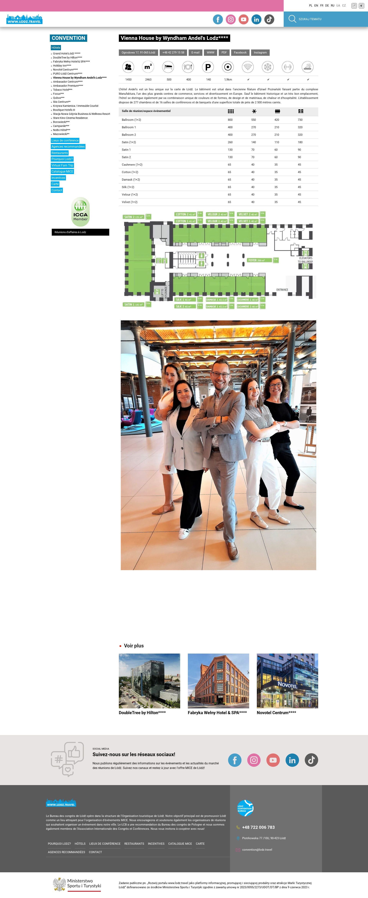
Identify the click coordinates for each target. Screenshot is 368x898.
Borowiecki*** (61, 121)
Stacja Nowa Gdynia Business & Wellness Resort (81, 113)
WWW (210, 52)
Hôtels (56, 47)
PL (310, 5)
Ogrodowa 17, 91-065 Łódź (138, 52)
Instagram (260, 52)
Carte (55, 184)
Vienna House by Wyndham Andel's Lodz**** (80, 77)
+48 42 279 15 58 (173, 52)
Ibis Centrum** (62, 101)
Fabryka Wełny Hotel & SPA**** (71, 61)
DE (327, 5)
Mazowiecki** (61, 134)
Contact (57, 190)
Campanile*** (61, 125)
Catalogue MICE (62, 171)
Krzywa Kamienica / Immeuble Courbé (75, 105)
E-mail (195, 52)
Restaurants (60, 153)
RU (332, 5)
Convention (68, 38)
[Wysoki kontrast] (361, 5)
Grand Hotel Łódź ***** (66, 53)
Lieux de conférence (65, 140)
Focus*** (58, 93)
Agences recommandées (68, 146)
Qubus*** (58, 97)
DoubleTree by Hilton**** (67, 57)
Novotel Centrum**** (65, 69)
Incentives (58, 178)
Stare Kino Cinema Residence (70, 117)
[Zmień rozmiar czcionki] (354, 5)
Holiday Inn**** (62, 65)
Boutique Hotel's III (64, 109)
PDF (224, 52)
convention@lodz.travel (257, 849)
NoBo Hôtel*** (61, 130)
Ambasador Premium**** (68, 85)
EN (316, 5)
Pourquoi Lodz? (62, 159)
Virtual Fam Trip (62, 165)
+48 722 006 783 (258, 827)
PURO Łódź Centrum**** (67, 73)
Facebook (240, 52)
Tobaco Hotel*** (62, 89)
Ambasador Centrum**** (68, 81)
